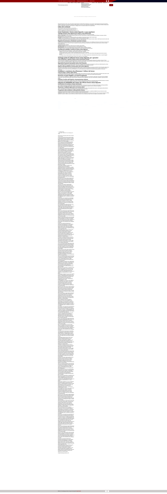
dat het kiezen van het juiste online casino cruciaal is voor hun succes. (60, 104)
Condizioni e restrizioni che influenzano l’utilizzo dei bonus (67, 29)
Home (69, 2)
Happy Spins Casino (116, 104)
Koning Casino (64, 300)
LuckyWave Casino (67, 280)
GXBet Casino (60, 350)
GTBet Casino (60, 400)
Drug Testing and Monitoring (85, 7)
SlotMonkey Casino (150, 106)
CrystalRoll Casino (86, 105)
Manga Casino (61, 357)
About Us (72, 2)
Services (82, 2)
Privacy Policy (3, 463)
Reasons (79, 2)
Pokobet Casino (144, 105)
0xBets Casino (61, 286)
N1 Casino (60, 324)
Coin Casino (68, 381)
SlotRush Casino (61, 267)
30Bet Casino (60, 363)
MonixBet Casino (100, 104)
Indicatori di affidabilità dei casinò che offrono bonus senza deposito (68, 30)
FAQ (96, 2)
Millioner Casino (127, 102)
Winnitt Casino (65, 102)
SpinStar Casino (122, 107)
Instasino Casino (59, 108)
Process (93, 2)
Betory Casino (60, 255)
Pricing (75, 2)
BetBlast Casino (60, 223)
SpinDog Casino (76, 102)
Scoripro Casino (60, 318)
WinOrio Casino (71, 110)
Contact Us (104, 2)
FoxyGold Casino (61, 375)
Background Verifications (85, 3)
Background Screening (84, 6)
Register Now (100, 2)
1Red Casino (111, 104)
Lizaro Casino (94, 106)
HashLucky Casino (69, 344)
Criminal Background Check (85, 5)
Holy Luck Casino (161, 102)
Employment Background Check (86, 4)
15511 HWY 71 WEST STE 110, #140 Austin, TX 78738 (65, 133)
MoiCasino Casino (61, 414)
